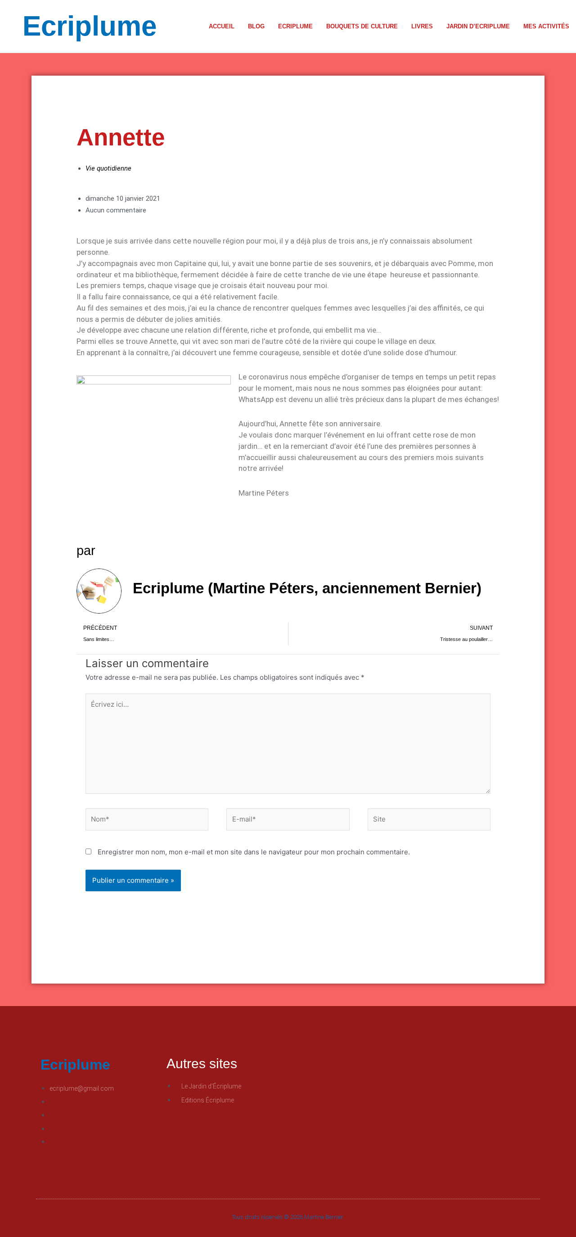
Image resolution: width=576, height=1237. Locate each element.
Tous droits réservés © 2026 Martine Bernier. (288, 1217)
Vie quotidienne (108, 168)
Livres (422, 26)
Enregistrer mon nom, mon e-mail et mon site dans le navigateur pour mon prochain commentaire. (254, 852)
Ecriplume (89, 25)
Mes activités (546, 26)
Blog (256, 26)
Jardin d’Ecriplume (478, 26)
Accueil (221, 26)
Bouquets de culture (362, 26)
